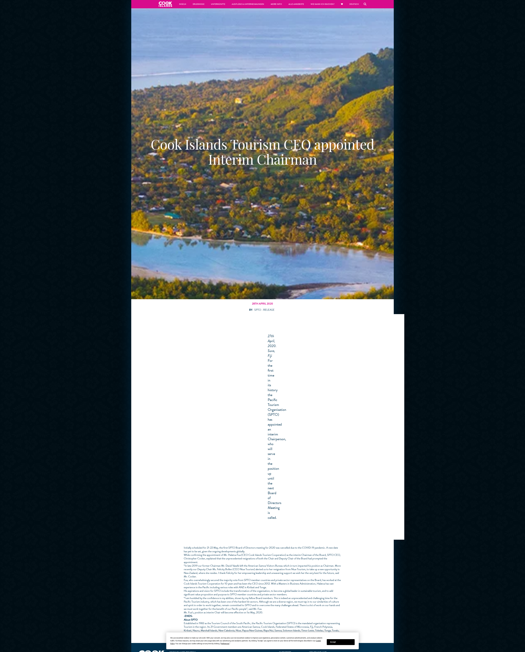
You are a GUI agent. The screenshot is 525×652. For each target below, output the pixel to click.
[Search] (365, 4)
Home (165, 4)
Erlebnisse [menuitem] (198, 4)
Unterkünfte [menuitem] (218, 4)
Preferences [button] (225, 644)
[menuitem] (342, 4)
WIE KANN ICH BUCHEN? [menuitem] (323, 4)
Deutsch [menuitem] (354, 4)
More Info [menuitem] (276, 4)
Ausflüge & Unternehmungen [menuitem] (248, 4)
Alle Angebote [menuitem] (296, 4)
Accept (333, 642)
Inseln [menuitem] (182, 4)
